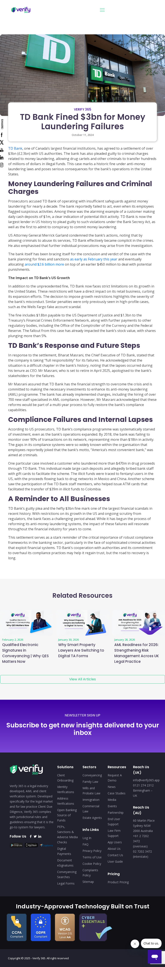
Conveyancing (92, 775)
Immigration (90, 800)
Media (112, 800)
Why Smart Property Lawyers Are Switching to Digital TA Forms (81, 650)
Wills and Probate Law (91, 790)
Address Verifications (65, 801)
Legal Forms (66, 883)
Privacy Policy (91, 851)
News (112, 787)
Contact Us (115, 855)
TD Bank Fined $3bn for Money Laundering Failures (82, 121)
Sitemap (88, 882)
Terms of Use (92, 857)
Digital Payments (64, 851)
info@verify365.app (146, 780)
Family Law (90, 782)
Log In (86, 838)
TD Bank (15, 148)
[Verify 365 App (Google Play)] (17, 846)
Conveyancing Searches (66, 874)
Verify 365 (82, 109)
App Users (115, 842)
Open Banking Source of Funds (67, 815)
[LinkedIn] (39, 836)
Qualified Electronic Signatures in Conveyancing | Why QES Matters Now (25, 653)
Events (112, 806)
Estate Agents (92, 818)
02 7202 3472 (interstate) (142, 854)
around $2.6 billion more (44, 264)
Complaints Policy (90, 872)
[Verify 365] (21, 9)
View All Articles (82, 679)
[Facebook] (30, 836)
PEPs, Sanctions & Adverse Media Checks (67, 834)
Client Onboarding (65, 777)
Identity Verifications (65, 789)
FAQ (85, 844)
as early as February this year (93, 259)
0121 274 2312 (143, 785)
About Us (114, 849)
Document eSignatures (65, 862)
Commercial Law (90, 808)
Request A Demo (115, 777)
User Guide (115, 861)
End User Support (114, 821)
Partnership (116, 812)
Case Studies (116, 793)
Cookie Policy (91, 864)
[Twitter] (35, 836)
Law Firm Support (114, 833)
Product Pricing (118, 882)
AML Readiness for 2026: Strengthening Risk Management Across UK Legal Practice (136, 653)
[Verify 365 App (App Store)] (32, 846)
